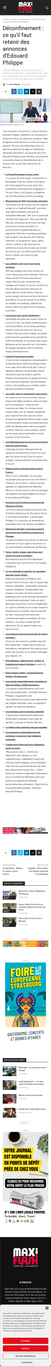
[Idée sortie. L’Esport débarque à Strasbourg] (9, 894)
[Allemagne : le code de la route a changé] (9, 1071)
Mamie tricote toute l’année (30, 1095)
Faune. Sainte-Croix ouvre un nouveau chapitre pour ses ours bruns (32, 907)
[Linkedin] (26, 91)
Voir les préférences (25, 1356)
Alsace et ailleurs (7, 897)
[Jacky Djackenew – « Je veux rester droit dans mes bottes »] (9, 1085)
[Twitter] (20, 91)
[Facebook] (14, 91)
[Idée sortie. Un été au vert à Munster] (9, 922)
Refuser (25, 1348)
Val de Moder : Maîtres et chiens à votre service (13, 871)
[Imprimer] (39, 91)
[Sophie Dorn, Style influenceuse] (9, 1113)
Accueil (5, 19)
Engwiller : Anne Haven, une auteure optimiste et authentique (38, 871)
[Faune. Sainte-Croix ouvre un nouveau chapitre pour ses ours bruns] (9, 908)
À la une (13, 19)
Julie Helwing (14, 84)
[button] (47, 1308)
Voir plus (24, 1122)
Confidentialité (27, 1362)
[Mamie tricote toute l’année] (9, 1099)
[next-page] (8, 931)
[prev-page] (4, 931)
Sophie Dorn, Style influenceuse (32, 1109)
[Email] (32, 91)
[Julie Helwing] (4, 84)
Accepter (25, 1340)
